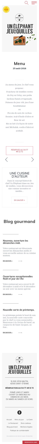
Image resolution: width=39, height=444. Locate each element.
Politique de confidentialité (19, 430)
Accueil (9, 420)
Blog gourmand (12, 427)
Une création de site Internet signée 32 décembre (20, 436)
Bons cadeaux (26, 423)
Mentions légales (26, 427)
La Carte (30, 420)
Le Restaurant (13, 423)
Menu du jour (19, 420)
